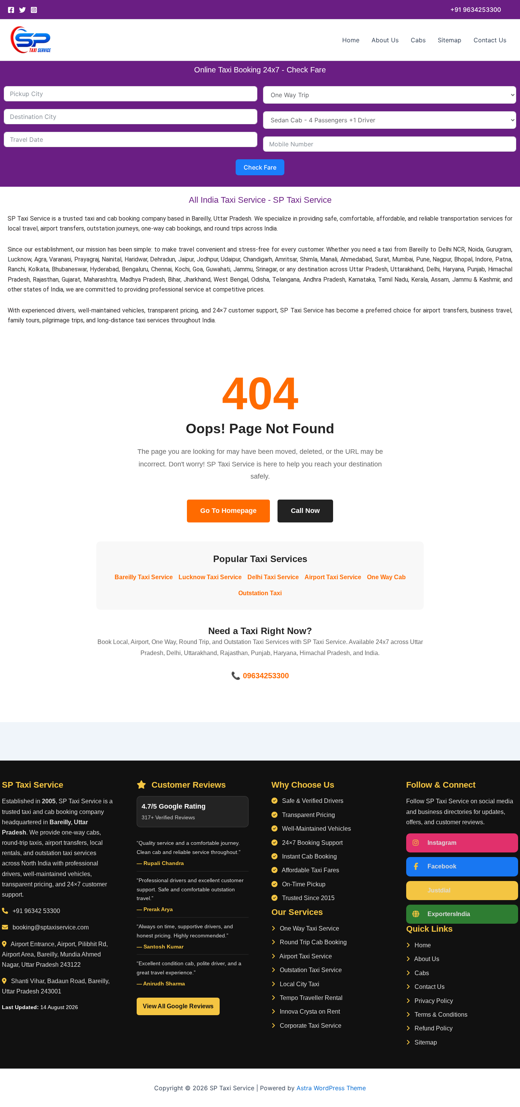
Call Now (305, 510)
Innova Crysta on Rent (309, 1011)
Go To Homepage (228, 510)
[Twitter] (22, 9)
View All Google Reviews (178, 1006)
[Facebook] (11, 9)
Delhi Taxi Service (273, 577)
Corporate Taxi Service (309, 1025)
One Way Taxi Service (308, 928)
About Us (385, 40)
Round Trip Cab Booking (312, 942)
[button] (475, 9)
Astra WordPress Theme (331, 1088)
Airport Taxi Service (333, 577)
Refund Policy (433, 1028)
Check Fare (260, 167)
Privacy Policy (433, 1001)
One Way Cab (386, 577)
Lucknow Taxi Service (210, 577)
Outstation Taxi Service (310, 970)
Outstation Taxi (260, 593)
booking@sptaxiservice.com (51, 927)
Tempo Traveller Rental (310, 998)
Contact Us (490, 40)
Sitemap (449, 40)
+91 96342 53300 (36, 911)
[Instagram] (33, 9)
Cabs (418, 40)
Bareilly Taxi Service (144, 577)
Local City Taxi (298, 984)
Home (350, 40)
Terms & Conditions (440, 1014)
